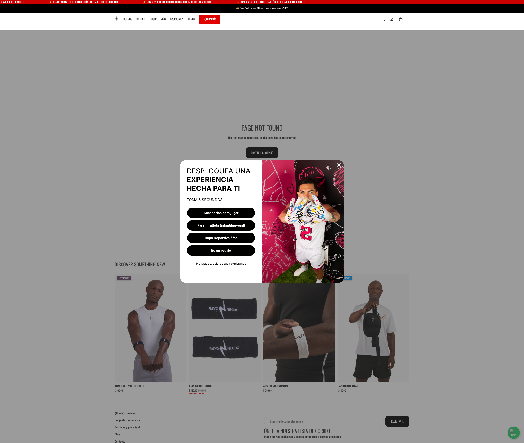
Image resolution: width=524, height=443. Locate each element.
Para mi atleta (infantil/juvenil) (221, 225)
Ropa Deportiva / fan (221, 238)
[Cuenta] (391, 19)
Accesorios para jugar (221, 213)
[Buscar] (383, 19)
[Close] (339, 165)
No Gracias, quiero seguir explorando (221, 263)
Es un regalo (221, 250)
